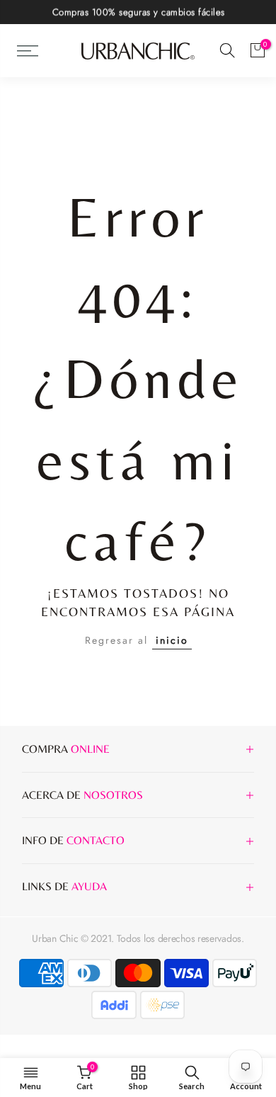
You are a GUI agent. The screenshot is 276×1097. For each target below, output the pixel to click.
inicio (172, 640)
